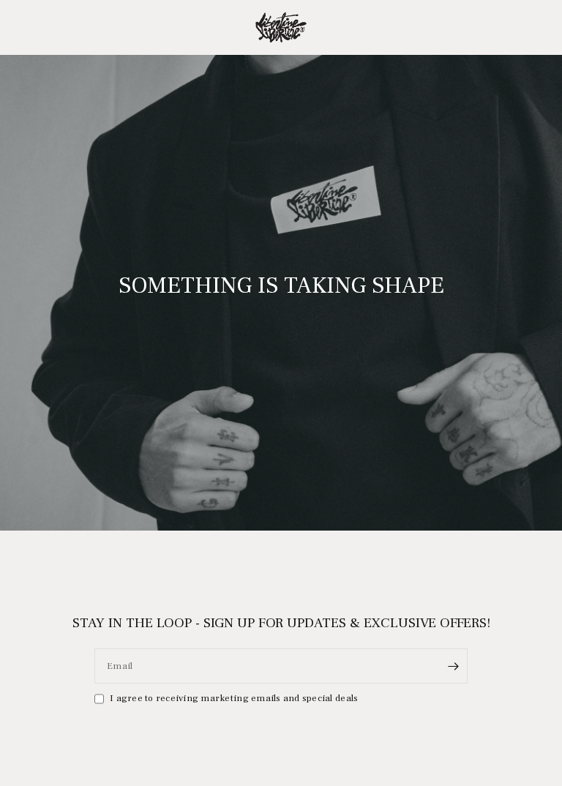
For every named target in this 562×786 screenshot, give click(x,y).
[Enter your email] (453, 666)
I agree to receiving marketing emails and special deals (234, 698)
